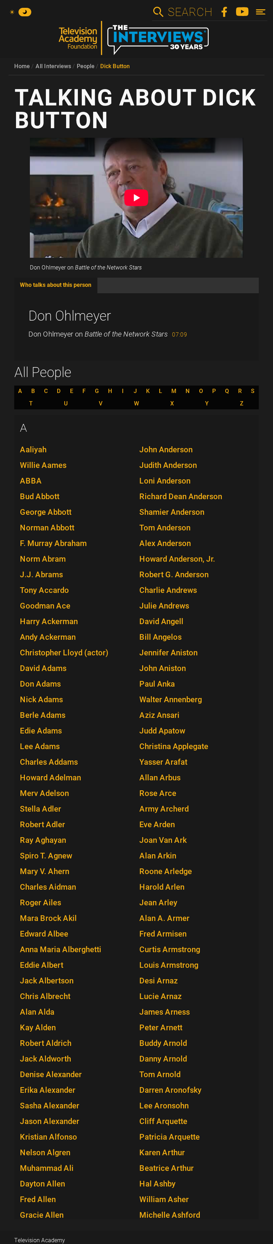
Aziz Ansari (159, 715)
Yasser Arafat (163, 762)
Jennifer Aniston (168, 652)
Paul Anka (157, 684)
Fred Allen (38, 1199)
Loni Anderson (165, 480)
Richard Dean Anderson (180, 496)
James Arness (164, 1012)
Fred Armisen (163, 933)
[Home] (136, 41)
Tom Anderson (165, 527)
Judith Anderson (168, 465)
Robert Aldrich (45, 1043)
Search (189, 12)
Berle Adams (42, 715)
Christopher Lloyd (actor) (64, 652)
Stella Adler (40, 808)
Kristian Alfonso (48, 1137)
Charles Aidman (48, 887)
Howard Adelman (50, 777)
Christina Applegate (173, 746)
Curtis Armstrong (169, 949)
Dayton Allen (42, 1183)
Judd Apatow (162, 730)
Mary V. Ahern (44, 871)
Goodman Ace (45, 605)
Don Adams (40, 684)
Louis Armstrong (168, 965)
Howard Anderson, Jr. (177, 559)
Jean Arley (158, 902)
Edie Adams (41, 730)
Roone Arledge (165, 871)
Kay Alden (38, 1027)
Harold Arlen (161, 887)
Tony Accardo (44, 590)
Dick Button (115, 66)
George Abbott (45, 512)
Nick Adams (41, 699)
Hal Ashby (157, 1183)
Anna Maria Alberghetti (60, 949)
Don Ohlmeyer (69, 316)
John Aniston (162, 668)
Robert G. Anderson (174, 574)
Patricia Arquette (169, 1137)
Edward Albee (44, 933)
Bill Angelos (160, 637)
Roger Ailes (40, 902)
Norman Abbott (47, 527)
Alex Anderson (165, 543)
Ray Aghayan (43, 840)
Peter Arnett (160, 1027)
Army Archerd (164, 808)
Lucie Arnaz (160, 996)
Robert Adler (42, 824)
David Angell (161, 621)
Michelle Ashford (169, 1215)
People (86, 66)
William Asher (164, 1199)
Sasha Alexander (49, 1105)
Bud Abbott (39, 496)
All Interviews (53, 66)
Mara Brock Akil (48, 918)
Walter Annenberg (170, 699)
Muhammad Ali (47, 1168)
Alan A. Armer (164, 918)
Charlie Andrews (168, 590)
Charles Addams (49, 762)
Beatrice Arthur (166, 1168)
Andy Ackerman (48, 637)
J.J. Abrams (41, 574)
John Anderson (166, 449)
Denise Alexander (51, 1074)
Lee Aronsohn (164, 1105)
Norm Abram (43, 559)
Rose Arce (157, 793)
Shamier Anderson (171, 512)
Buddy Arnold (163, 1043)
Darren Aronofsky (170, 1090)
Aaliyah (33, 449)
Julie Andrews (164, 605)
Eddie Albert (41, 965)
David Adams (43, 668)
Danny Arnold (163, 1058)
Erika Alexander (47, 1090)
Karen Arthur (162, 1152)
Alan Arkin (157, 855)
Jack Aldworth (45, 1058)
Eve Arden (157, 824)
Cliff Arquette (163, 1121)
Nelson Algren (45, 1152)
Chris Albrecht (45, 996)
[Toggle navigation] (260, 11)
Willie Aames (43, 465)
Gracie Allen (42, 1215)
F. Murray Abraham (53, 543)
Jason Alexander (49, 1121)
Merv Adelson (44, 793)
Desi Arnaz (158, 980)
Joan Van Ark (163, 840)
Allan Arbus (160, 777)
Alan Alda (37, 1012)
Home (22, 66)
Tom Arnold (160, 1074)
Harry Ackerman (49, 621)
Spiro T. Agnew (46, 855)
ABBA (31, 480)
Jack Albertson (47, 980)
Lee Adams (40, 746)
